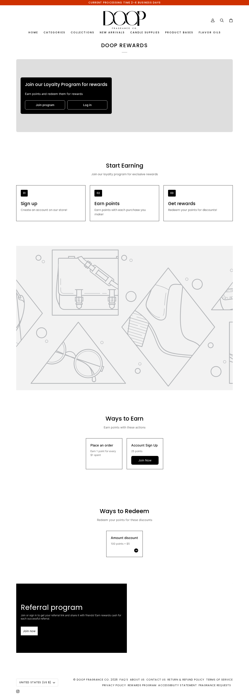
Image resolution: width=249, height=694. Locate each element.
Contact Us (156, 679)
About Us (137, 679)
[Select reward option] (124, 550)
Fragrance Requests (215, 685)
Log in (87, 105)
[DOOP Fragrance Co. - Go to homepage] (124, 20)
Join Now (144, 460)
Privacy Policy (114, 685)
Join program (45, 105)
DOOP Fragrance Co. (93, 679)
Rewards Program (142, 685)
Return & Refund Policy (186, 679)
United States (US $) (35, 682)
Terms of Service (219, 679)
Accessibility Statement (177, 685)
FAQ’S (124, 679)
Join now (29, 631)
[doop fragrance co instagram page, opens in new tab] (18, 691)
